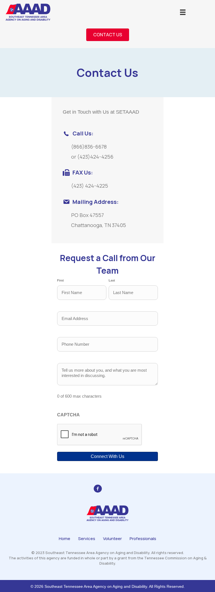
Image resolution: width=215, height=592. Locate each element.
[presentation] (99, 435)
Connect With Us (107, 456)
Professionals (143, 538)
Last (112, 280)
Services (86, 538)
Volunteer (112, 538)
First (60, 280)
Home (64, 538)
